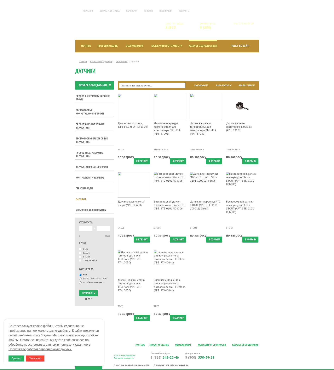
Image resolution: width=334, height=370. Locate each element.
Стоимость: (86, 222)
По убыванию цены (93, 282)
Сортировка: (86, 269)
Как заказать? (201, 85)
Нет (85, 275)
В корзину (141, 161)
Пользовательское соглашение (171, 364)
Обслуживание (135, 46)
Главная (76, 11)
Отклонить (35, 358)
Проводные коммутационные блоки (93, 98)
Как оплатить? (224, 85)
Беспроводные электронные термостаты (92, 140)
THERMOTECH (90, 260)
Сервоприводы (84, 188)
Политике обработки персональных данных (40, 349)
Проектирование (108, 46)
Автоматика (121, 61)
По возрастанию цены (95, 278)
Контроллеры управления (90, 177)
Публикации (165, 10)
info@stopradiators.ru (246, 25)
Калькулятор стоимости (166, 46)
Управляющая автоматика (91, 210)
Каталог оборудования (203, 46)
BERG (85, 249)
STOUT (86, 257)
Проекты (148, 10)
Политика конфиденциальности (132, 364)
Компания (88, 10)
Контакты (184, 10)
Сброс (88, 299)
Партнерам (131, 10)
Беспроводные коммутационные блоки (90, 112)
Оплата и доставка (110, 10)
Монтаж (86, 46)
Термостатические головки (92, 166)
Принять (16, 358)
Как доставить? (247, 85)
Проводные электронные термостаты (90, 126)
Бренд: (82, 243)
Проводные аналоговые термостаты (89, 154)
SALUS (86, 253)
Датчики (81, 199)
